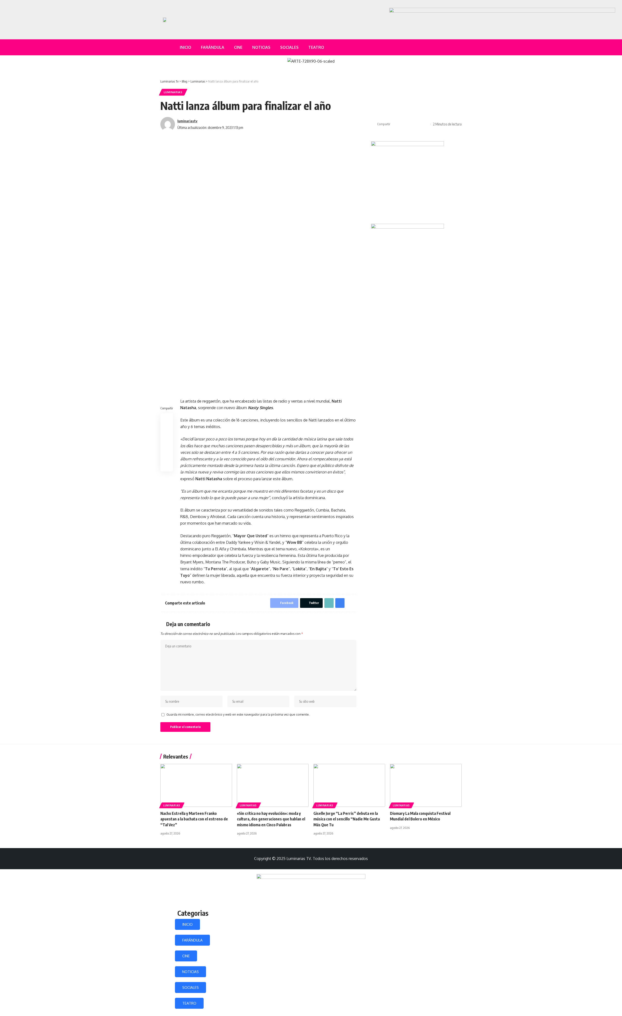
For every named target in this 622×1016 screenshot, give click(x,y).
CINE (186, 956)
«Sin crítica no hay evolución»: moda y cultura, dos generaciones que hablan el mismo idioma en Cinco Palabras (271, 819)
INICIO (187, 924)
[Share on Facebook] (395, 124)
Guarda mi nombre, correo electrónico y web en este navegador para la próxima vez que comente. (238, 714)
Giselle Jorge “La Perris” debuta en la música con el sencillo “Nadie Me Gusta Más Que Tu (346, 819)
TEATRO (189, 1003)
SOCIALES (190, 987)
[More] (425, 124)
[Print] (418, 124)
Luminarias (173, 92)
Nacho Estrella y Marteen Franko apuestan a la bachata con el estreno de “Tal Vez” (194, 819)
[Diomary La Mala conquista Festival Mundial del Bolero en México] (426, 785)
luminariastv (187, 121)
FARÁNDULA (192, 940)
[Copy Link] (410, 124)
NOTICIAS (190, 971)
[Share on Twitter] (402, 124)
